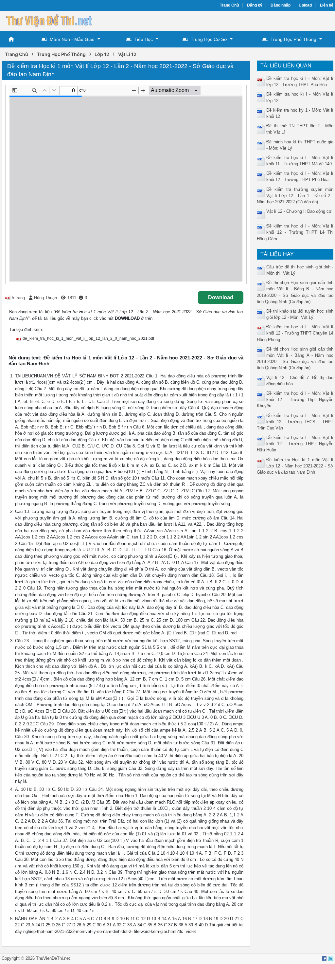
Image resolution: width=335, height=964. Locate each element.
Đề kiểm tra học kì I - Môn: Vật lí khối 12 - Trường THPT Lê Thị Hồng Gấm (295, 232)
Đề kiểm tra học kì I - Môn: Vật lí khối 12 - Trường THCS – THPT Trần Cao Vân (295, 421)
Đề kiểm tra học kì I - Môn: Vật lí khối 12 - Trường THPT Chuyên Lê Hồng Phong (295, 333)
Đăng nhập (281, 5)
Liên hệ (326, 5)
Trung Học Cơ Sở (209, 39)
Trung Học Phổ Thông (293, 39)
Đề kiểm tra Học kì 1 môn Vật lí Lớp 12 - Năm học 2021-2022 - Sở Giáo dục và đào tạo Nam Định (295, 466)
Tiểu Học (143, 39)
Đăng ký (254, 5)
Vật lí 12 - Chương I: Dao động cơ (299, 211)
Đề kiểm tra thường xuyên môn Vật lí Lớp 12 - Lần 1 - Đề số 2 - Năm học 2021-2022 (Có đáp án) (295, 195)
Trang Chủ (229, 5)
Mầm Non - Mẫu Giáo (72, 39)
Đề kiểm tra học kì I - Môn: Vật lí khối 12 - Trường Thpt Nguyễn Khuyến (295, 399)
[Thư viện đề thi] (51, 20)
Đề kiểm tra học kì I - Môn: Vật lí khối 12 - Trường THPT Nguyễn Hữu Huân (295, 443)
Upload (305, 5)
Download (220, 297)
